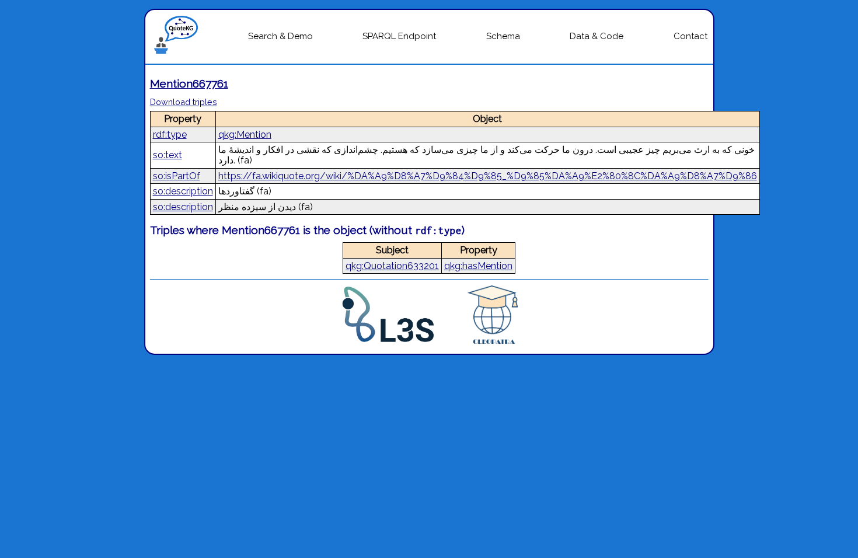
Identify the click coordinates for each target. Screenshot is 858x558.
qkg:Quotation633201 (392, 265)
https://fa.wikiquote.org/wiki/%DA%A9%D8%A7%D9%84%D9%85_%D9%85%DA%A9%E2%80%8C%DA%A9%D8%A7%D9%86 (487, 176)
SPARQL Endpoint (399, 36)
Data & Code (596, 36)
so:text (167, 155)
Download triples (183, 102)
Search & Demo (280, 36)
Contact (690, 36)
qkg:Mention (244, 134)
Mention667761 (189, 83)
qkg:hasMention (478, 265)
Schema (503, 36)
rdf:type (170, 134)
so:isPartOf (176, 176)
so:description (183, 191)
